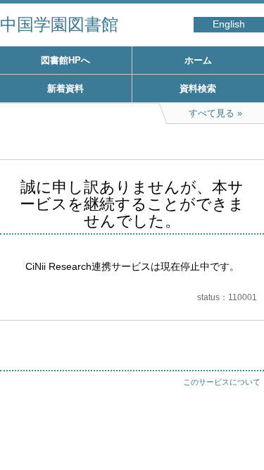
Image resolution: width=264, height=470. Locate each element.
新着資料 (65, 88)
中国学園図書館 (59, 24)
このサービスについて (221, 382)
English (229, 24)
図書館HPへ (65, 60)
